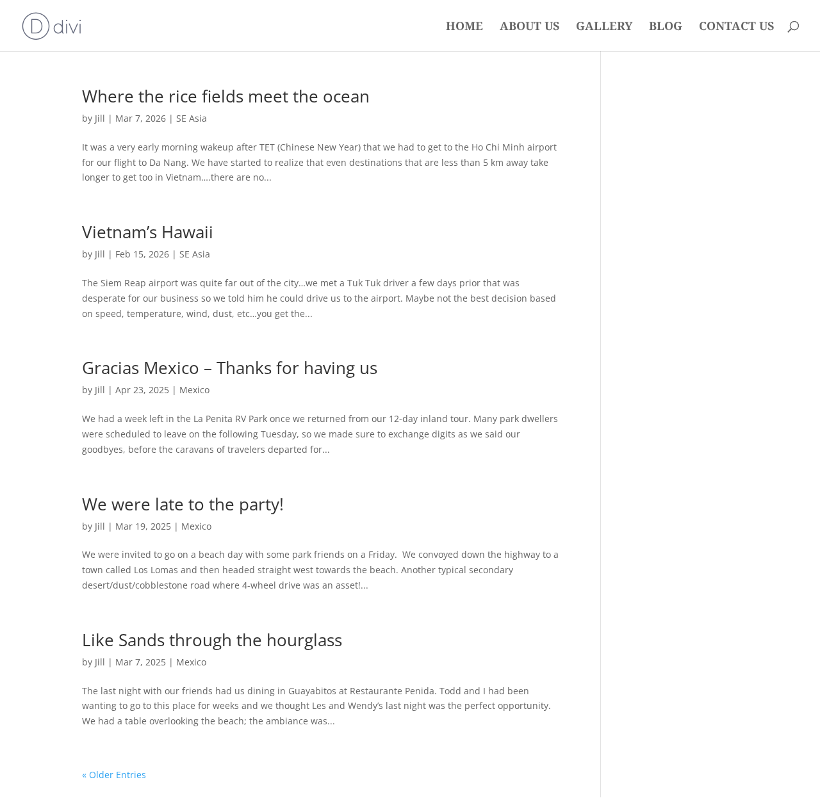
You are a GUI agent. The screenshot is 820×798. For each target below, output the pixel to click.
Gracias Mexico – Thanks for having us (229, 367)
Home (464, 27)
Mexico (194, 390)
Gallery (604, 27)
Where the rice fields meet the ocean (226, 96)
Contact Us (736, 27)
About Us (529, 27)
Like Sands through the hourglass (212, 639)
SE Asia (191, 118)
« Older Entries (114, 775)
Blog (665, 27)
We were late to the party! (183, 504)
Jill (100, 118)
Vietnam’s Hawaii (147, 231)
